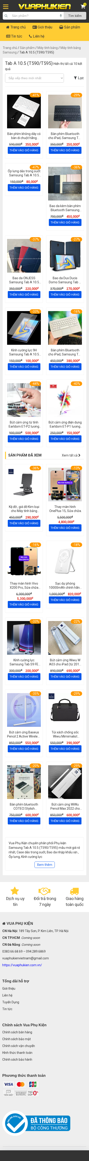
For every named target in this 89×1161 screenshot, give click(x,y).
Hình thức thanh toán (17, 1053)
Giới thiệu (44, 27)
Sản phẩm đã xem (25, 455)
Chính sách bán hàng (17, 1032)
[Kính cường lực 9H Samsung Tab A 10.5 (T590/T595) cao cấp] (24, 328)
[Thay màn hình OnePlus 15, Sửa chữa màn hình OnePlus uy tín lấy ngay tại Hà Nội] (65, 485)
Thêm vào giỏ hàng (24, 150)
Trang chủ (18, 27)
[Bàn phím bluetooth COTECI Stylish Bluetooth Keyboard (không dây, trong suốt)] (24, 782)
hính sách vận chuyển (19, 1046)
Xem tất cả (70, 455)
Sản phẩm (71, 27)
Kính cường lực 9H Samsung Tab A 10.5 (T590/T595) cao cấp (24, 354)
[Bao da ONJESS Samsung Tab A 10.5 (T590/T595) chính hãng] (24, 256)
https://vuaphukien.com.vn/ (22, 965)
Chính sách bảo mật (16, 1039)
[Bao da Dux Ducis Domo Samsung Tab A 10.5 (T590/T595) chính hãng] (65, 256)
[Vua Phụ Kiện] (44, 6)
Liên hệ (38, 36)
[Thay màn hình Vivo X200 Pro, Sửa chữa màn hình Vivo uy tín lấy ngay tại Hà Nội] (24, 561)
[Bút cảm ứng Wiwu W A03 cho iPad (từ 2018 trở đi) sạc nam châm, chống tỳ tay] (65, 638)
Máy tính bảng (47, 48)
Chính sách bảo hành (17, 1059)
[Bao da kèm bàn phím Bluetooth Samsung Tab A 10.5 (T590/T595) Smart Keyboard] (65, 184)
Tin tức (16, 36)
